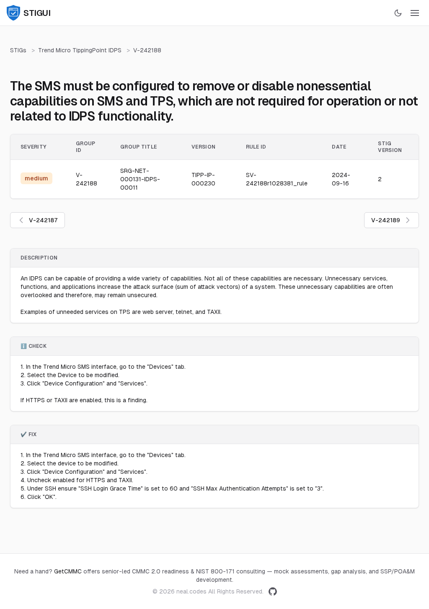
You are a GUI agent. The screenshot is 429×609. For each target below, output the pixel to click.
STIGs (18, 50)
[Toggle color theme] (398, 13)
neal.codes (191, 591)
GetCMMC (68, 571)
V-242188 (147, 50)
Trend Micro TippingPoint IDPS (79, 50)
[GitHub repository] (273, 591)
